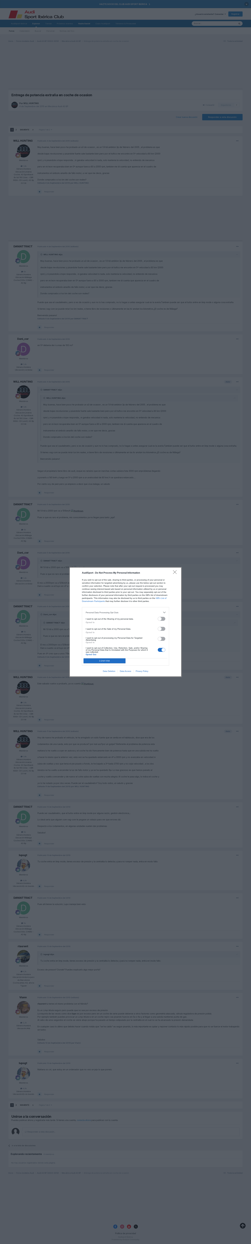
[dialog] (125, 622)
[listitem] (125, 612)
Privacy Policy (142, 671)
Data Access (125, 671)
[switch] (161, 619)
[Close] (176, 573)
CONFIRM (104, 661)
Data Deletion (109, 671)
